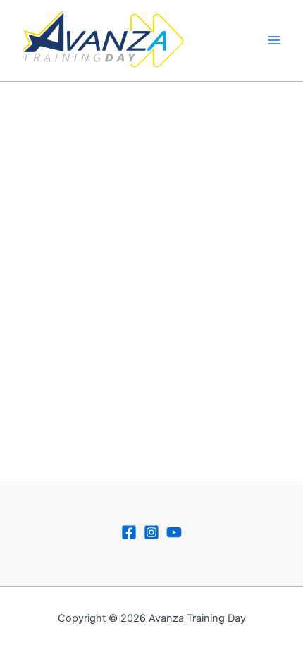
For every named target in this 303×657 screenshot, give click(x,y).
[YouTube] (174, 532)
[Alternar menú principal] (274, 40)
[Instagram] (151, 532)
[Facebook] (129, 532)
